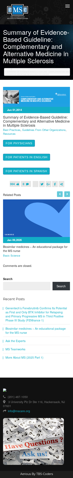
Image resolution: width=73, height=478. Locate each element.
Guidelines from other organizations (44, 130)
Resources (9, 134)
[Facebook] (55, 184)
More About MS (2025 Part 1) (24, 357)
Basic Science (11, 255)
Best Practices (20, 69)
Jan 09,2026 (14, 240)
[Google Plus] (48, 184)
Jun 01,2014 (14, 110)
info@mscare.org (19, 411)
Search (8, 279)
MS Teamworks (15, 349)
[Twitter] (42, 184)
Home (7, 69)
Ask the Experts (15, 341)
